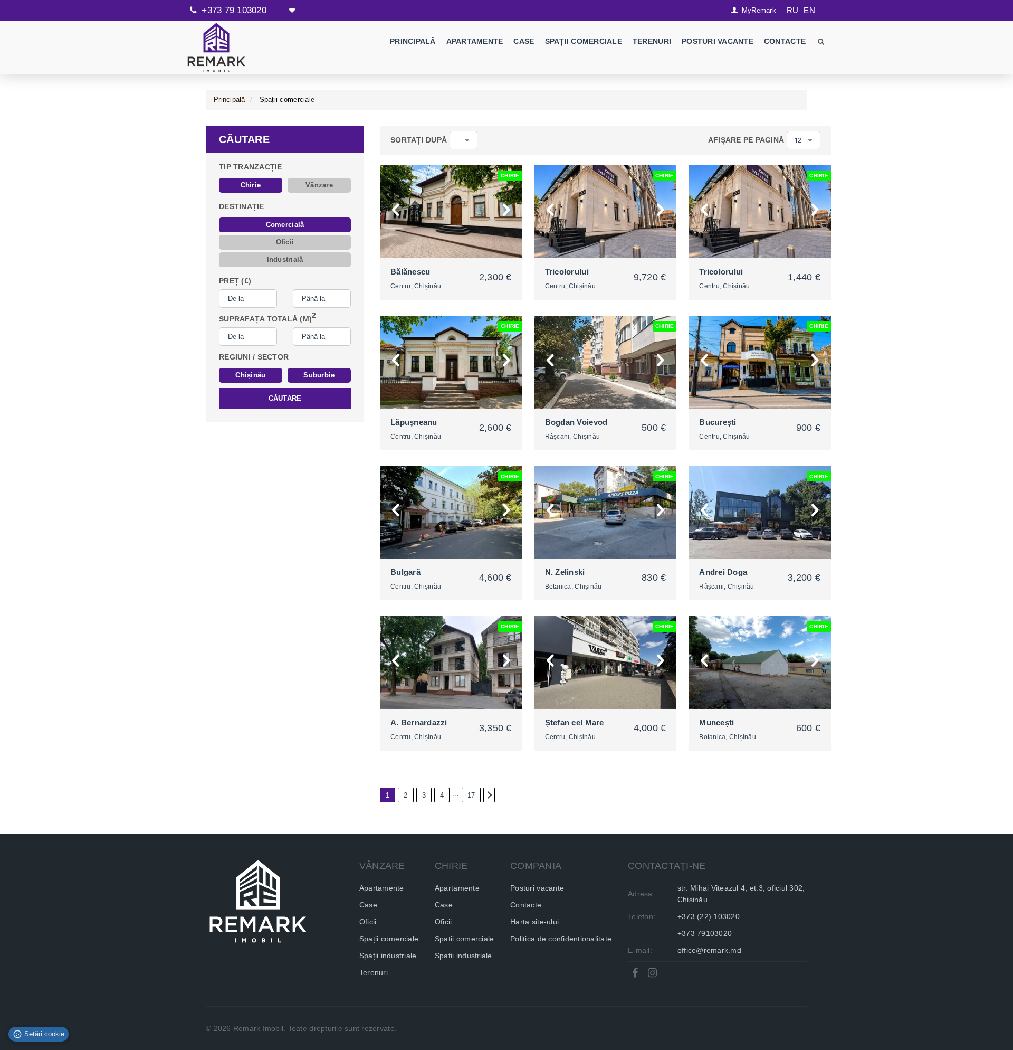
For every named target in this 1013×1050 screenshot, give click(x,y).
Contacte (785, 41)
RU (793, 10)
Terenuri (652, 41)
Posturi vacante (537, 888)
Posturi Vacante (717, 41)
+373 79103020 (704, 933)
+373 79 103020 (234, 10)
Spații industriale (388, 955)
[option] (451, 211)
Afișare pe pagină (746, 140)
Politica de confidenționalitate (560, 938)
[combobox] (463, 140)
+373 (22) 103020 (708, 916)
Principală (413, 41)
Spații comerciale (583, 41)
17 (471, 795)
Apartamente (474, 41)
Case (523, 41)
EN (809, 10)
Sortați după (418, 140)
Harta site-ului (534, 921)
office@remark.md (709, 950)
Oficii (368, 921)
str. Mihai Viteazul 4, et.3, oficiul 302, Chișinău (741, 894)
